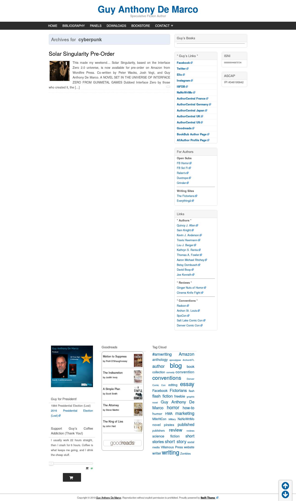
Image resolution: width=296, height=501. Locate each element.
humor (157, 413)
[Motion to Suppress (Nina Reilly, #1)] (138, 366)
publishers (158, 430)
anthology (160, 359)
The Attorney (111, 405)
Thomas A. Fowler (188, 255)
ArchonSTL (188, 360)
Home (52, 25)
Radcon (181, 306)
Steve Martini (112, 409)
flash (191, 391)
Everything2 (184, 201)
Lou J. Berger (185, 245)
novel (156, 424)
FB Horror (183, 163)
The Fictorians (185, 196)
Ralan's (181, 173)
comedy (170, 372)
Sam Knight (184, 230)
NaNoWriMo (186, 419)
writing (170, 452)
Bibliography (73, 25)
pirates (169, 424)
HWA (168, 413)
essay (187, 384)
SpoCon (182, 316)
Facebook (160, 390)
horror (173, 407)
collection (158, 372)
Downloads (116, 25)
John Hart (111, 426)
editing (172, 385)
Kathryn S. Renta (187, 250)
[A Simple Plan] (138, 398)
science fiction (166, 436)
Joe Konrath (184, 275)
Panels (95, 25)
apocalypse (175, 360)
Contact (162, 25)
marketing (184, 413)
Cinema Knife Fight (188, 293)
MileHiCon (159, 419)
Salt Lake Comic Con (190, 320)
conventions (166, 377)
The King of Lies (113, 421)
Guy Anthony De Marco (148, 8)
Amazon (186, 354)
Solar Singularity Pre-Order (81, 53)
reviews (190, 430)
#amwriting (162, 354)
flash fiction (162, 396)
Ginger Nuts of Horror (190, 288)
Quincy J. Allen (186, 225)
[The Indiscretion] (138, 383)
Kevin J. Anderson (188, 235)
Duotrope (182, 178)
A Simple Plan (111, 389)
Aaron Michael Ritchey (190, 260)
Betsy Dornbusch (187, 265)
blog (176, 365)
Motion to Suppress (115, 356)
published (186, 424)
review (175, 429)
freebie (179, 396)
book (190, 366)
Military (172, 419)
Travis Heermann (187, 240)
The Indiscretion (113, 373)
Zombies (185, 453)
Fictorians (178, 390)
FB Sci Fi (182, 168)
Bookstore (140, 25)
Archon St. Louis (187, 311)
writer (156, 453)
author (158, 366)
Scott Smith (111, 393)
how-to (188, 407)
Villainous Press (172, 447)
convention (185, 371)
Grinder (181, 183)
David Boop (184, 270)
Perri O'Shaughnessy (116, 361)
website (189, 447)
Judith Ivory (111, 377)
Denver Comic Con (188, 325)
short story (175, 441)
